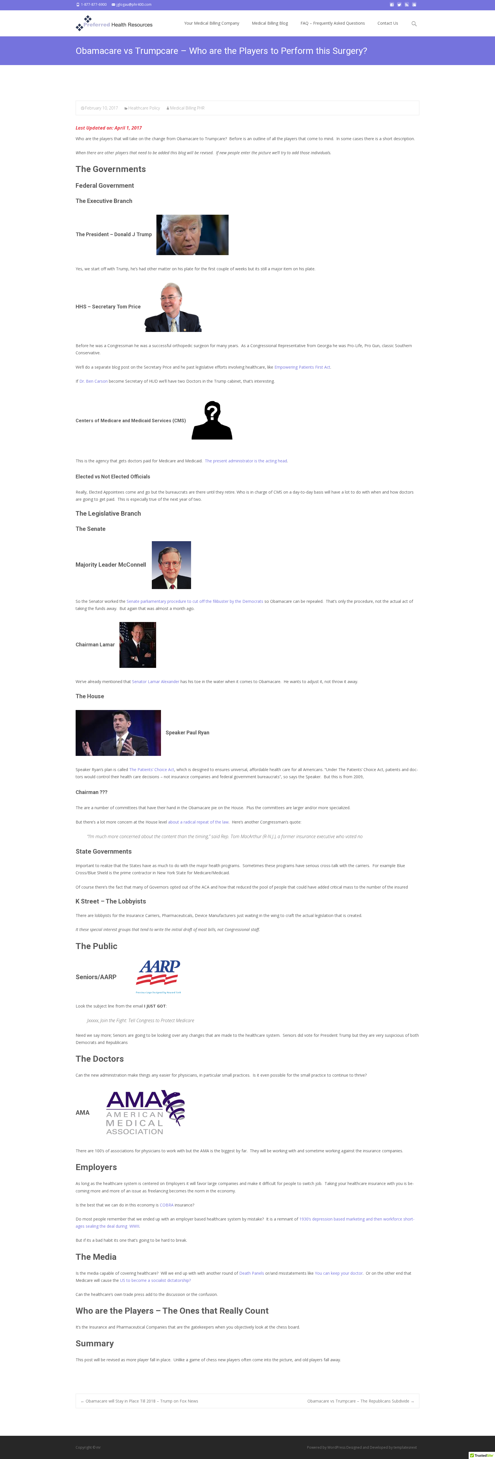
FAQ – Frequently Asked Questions (332, 23)
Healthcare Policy (144, 108)
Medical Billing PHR (187, 108)
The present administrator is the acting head (245, 460)
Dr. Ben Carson (93, 381)
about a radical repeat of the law (198, 822)
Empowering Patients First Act (302, 367)
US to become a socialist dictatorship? (156, 1280)
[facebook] (392, 6)
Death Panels (251, 1273)
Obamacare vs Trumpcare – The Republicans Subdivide (361, 1401)
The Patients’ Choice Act (151, 769)
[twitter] (399, 6)
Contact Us (388, 23)
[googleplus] (414, 6)
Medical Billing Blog (270, 23)
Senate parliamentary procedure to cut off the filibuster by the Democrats (195, 601)
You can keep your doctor (339, 1273)
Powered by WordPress (326, 1447)
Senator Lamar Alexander (155, 681)
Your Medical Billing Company (211, 23)
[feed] (406, 6)
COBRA (167, 1205)
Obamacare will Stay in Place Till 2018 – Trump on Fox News (139, 1401)
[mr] (109, 21)
